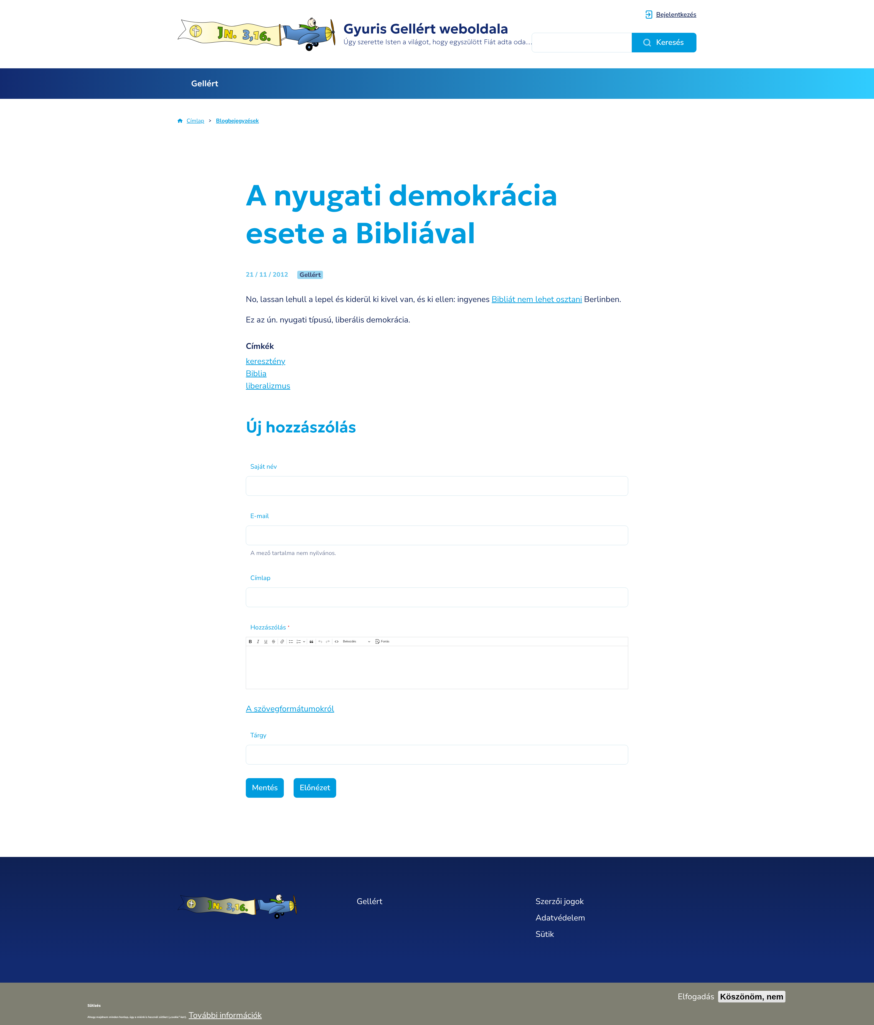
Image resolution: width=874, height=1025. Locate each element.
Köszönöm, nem (751, 996)
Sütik (545, 934)
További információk (225, 1015)
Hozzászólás (268, 627)
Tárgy (258, 735)
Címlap (195, 120)
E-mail (259, 516)
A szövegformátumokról (290, 708)
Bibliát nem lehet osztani (537, 299)
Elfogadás (696, 996)
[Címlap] (258, 906)
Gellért (204, 83)
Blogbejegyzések (237, 120)
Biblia (256, 373)
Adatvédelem (560, 917)
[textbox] (437, 667)
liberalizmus (268, 385)
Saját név (263, 466)
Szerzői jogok (560, 901)
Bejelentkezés (676, 14)
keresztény (265, 361)
